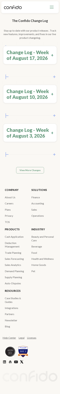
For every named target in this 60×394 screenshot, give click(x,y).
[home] (13, 7)
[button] (51, 7)
